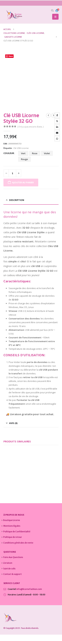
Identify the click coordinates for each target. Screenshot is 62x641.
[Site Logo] (12, 15)
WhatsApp (57, 138)
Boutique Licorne (11, 520)
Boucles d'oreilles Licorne (27, 478)
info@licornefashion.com (29, 589)
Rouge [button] (24, 159)
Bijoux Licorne (9, 478)
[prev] (48, 115)
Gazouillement (57, 121)
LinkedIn (57, 127)
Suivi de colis (9, 568)
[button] (52, 10)
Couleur (8, 153)
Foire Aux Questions (13, 557)
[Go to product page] (16, 461)
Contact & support (12, 574)
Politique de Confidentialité (16, 531)
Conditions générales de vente (18, 542)
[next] (53, 115)
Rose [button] (34, 153)
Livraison (7, 563)
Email (57, 133)
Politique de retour (12, 537)
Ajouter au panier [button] (22, 468)
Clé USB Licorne (21, 148)
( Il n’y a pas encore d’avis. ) (30, 126)
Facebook (57, 115)
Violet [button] (47, 153)
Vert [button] (23, 153)
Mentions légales (11, 526)
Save (11, 56)
